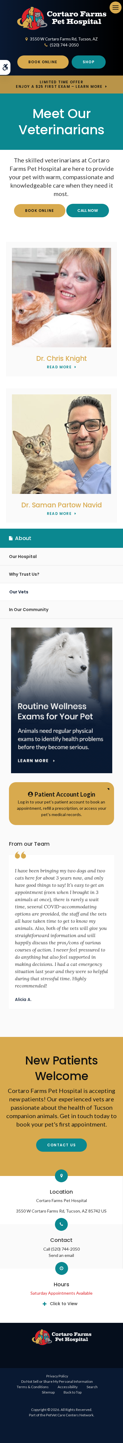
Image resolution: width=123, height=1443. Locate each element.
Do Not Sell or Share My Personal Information (57, 1381)
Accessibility (68, 1387)
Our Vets (18, 592)
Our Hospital (23, 557)
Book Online (42, 61)
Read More (59, 367)
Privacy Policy (57, 1376)
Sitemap (48, 1392)
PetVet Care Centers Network (69, 1415)
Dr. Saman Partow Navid (61, 505)
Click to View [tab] (64, 1304)
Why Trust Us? (24, 574)
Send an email (61, 1255)
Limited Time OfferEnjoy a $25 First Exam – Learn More (59, 84)
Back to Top (73, 1392)
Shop (89, 61)
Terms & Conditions (33, 1387)
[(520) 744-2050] (87, 210)
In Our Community (28, 610)
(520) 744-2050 (64, 45)
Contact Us (61, 1145)
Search (92, 1387)
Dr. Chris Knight (61, 358)
